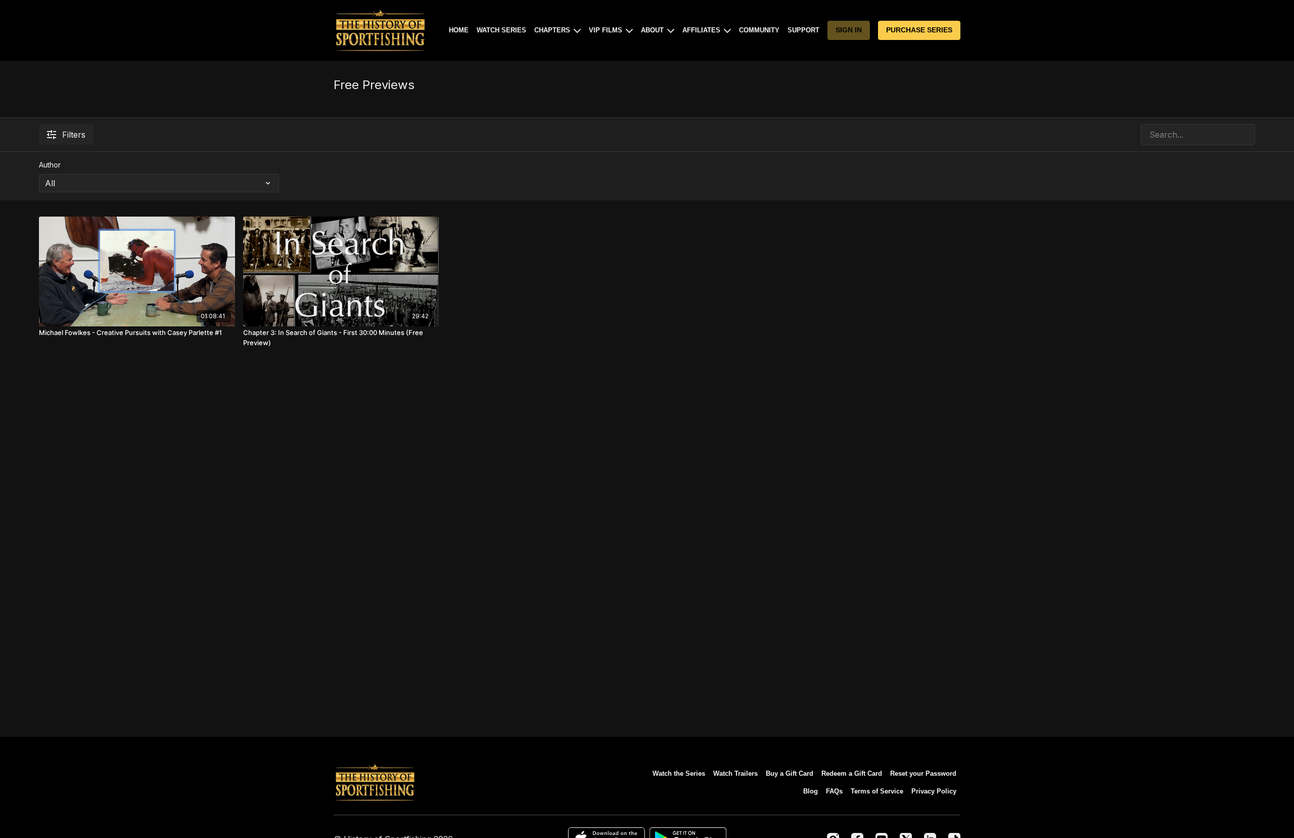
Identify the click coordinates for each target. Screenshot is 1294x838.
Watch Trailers (735, 773)
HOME (459, 30)
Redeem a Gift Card (851, 773)
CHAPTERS (553, 30)
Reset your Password (923, 773)
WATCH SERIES (501, 30)
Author (50, 164)
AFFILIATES (702, 30)
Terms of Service (877, 791)
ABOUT (653, 30)
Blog (810, 791)
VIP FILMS (606, 30)
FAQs (834, 791)
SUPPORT (803, 30)
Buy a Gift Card (789, 773)
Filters (73, 135)
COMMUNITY (759, 30)
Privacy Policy (933, 791)
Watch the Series (679, 773)
